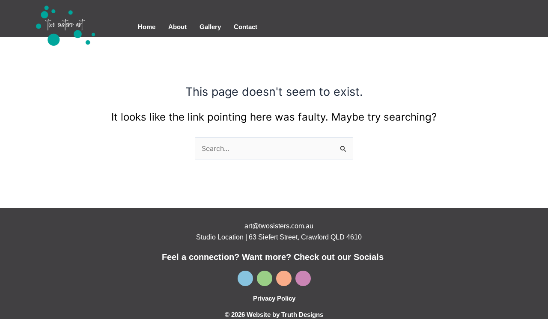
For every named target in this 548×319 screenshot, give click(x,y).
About (177, 26)
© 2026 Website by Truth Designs (274, 314)
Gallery (210, 26)
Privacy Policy (274, 298)
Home (146, 26)
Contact (245, 26)
